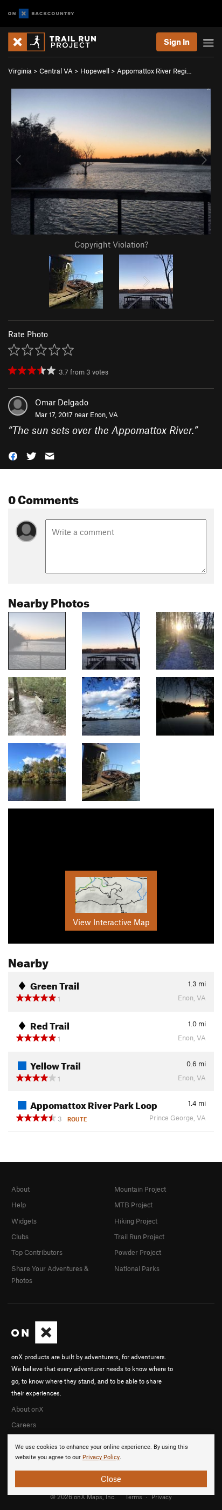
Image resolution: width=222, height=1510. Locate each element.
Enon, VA (104, 414)
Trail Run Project (139, 1236)
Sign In (177, 41)
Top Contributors (37, 1252)
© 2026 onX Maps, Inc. (83, 1496)
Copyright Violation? (111, 244)
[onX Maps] (34, 1341)
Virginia (20, 70)
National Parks (136, 1268)
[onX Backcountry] (41, 14)
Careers (23, 1424)
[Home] (57, 41)
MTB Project (133, 1204)
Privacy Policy (101, 1457)
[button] (13, 455)
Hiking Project (135, 1221)
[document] (111, 1464)
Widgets (24, 1221)
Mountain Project (140, 1189)
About (20, 1189)
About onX (27, 1409)
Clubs (20, 1236)
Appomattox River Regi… (154, 70)
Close (111, 1479)
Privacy (161, 1496)
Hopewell (94, 70)
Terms (133, 1496)
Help (18, 1204)
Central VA (56, 70)
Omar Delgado (61, 402)
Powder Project (137, 1252)
